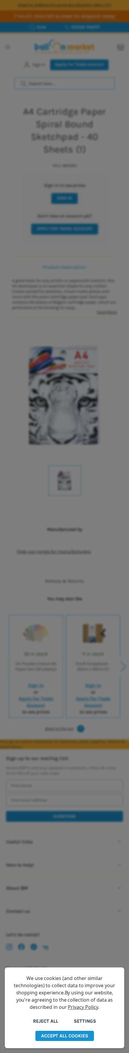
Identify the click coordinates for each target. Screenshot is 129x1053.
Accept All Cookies (64, 1036)
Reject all (45, 1021)
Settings (85, 1021)
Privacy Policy (83, 1007)
